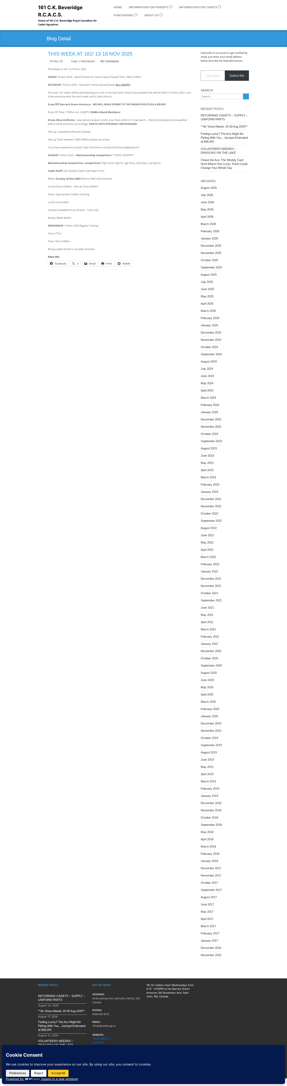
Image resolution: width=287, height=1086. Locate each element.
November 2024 (211, 339)
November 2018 (211, 810)
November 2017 (211, 875)
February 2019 (210, 788)
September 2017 (211, 890)
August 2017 (209, 897)
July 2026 (207, 195)
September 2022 (211, 520)
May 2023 (207, 462)
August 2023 (209, 448)
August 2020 (209, 672)
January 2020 (209, 716)
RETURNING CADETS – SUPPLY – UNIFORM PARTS (224, 117)
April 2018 (207, 839)
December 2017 (211, 868)
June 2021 (207, 607)
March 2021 (208, 629)
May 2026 (207, 209)
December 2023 (211, 419)
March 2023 (208, 477)
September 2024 (211, 354)
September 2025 (211, 267)
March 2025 (208, 310)
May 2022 (207, 542)
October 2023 (209, 433)
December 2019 (211, 723)
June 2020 (207, 680)
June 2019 (207, 759)
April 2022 (207, 549)
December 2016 (211, 947)
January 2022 (209, 571)
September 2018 (211, 824)
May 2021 (207, 614)
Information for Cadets (198, 7)
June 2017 (207, 904)
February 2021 (210, 636)
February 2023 (210, 484)
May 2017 (207, 911)
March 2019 (208, 781)
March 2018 (208, 846)
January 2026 (209, 238)
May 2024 (207, 383)
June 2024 (207, 376)
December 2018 (211, 803)
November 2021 (211, 586)
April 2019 (207, 774)
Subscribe (237, 75)
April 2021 (207, 622)
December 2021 (211, 578)
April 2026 (207, 216)
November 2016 (211, 955)
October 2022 (209, 513)
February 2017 (210, 933)
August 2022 (209, 528)
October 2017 (209, 882)
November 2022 (211, 506)
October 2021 (209, 593)
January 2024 (209, 412)
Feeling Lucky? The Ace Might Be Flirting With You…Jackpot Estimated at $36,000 (224, 137)
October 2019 (209, 738)
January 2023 (209, 491)
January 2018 (209, 861)
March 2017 (208, 926)
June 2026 (207, 202)
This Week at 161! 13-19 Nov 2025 (90, 54)
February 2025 (210, 318)
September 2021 (211, 600)
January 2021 (209, 643)
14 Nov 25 (56, 61)
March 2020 (208, 701)
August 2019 (209, 752)
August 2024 (209, 361)
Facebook (98, 1042)
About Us (151, 15)
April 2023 (207, 470)
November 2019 (211, 730)
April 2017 (207, 918)
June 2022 (207, 535)
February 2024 (210, 405)
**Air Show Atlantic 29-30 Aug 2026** (224, 126)
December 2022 (211, 499)
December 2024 (211, 332)
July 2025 (207, 281)
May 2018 (207, 832)
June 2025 (207, 289)
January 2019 (209, 795)
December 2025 (211, 245)
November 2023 (211, 426)
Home (118, 7)
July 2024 (207, 368)
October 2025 (209, 260)
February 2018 (210, 853)
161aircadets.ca (101, 1038)
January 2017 (209, 940)
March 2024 (208, 397)
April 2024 (207, 390)
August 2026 (209, 187)
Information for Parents (148, 7)
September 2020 (211, 665)
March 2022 (208, 557)
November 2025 (211, 253)
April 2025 (207, 303)
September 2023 (211, 441)
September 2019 (211, 745)
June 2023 (207, 455)
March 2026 (208, 224)
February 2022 (210, 564)
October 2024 (209, 347)
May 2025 (207, 296)
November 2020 (211, 651)
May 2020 (207, 687)
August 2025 (209, 274)
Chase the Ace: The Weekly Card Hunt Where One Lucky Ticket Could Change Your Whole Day (224, 163)
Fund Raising (123, 15)
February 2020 (210, 709)
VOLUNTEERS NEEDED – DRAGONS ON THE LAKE (218, 150)
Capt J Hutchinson (83, 61)
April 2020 (207, 694)
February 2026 (210, 231)
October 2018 (209, 817)
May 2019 (207, 766)
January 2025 (209, 325)
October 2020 (209, 658)
